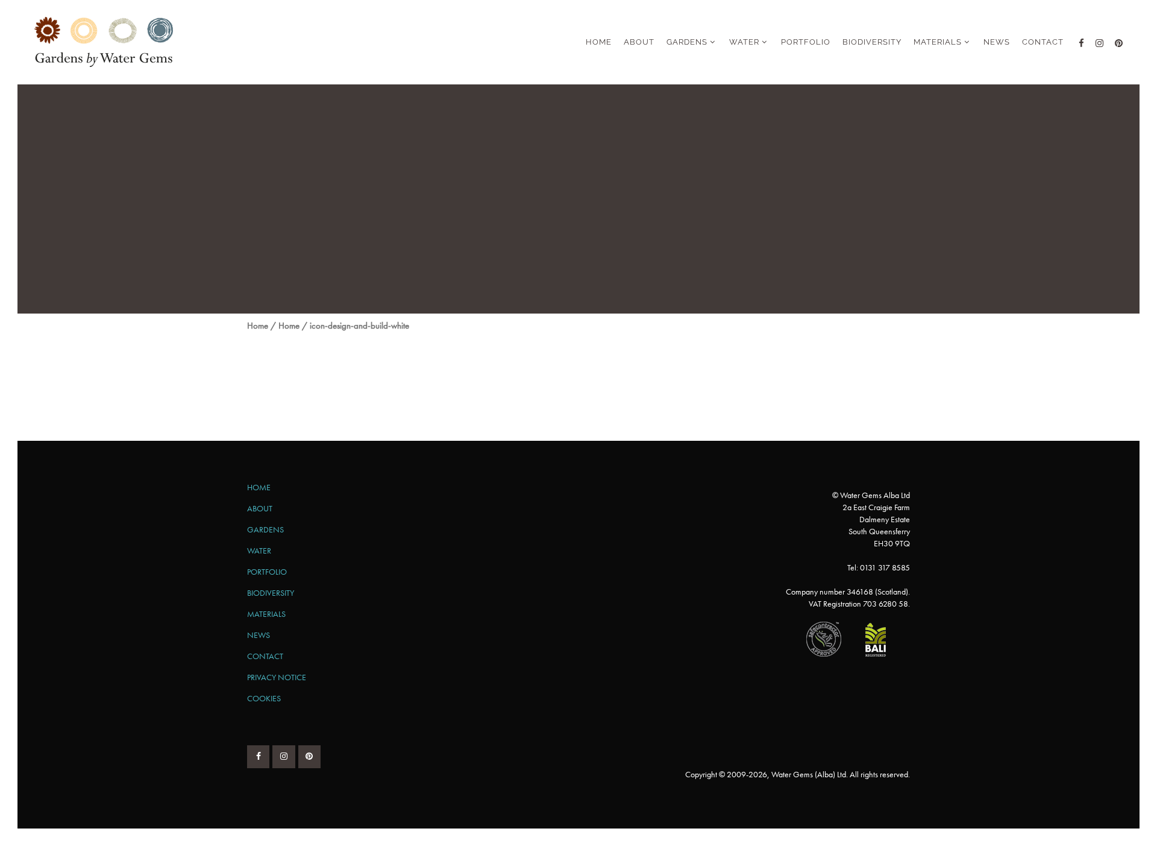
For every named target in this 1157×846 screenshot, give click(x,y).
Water (259, 550)
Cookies (264, 698)
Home (257, 326)
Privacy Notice (276, 677)
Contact (265, 656)
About (259, 508)
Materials (266, 613)
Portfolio (267, 571)
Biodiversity (270, 592)
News (258, 635)
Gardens (265, 529)
